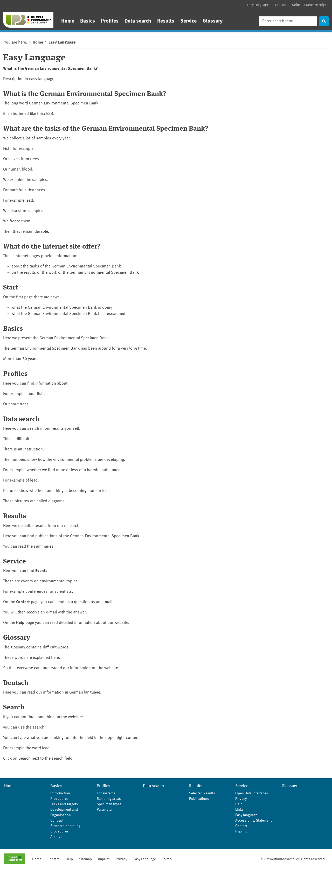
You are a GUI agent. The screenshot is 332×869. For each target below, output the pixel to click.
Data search (138, 21)
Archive (56, 837)
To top (167, 859)
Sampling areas (109, 799)
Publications (199, 799)
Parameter (105, 809)
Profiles (110, 21)
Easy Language (258, 5)
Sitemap (85, 859)
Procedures (59, 799)
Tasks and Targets (64, 804)
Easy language (246, 815)
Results (165, 21)
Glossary (213, 21)
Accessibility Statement (253, 820)
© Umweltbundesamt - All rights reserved (292, 859)
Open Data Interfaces (251, 793)
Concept (56, 820)
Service (188, 21)
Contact (280, 5)
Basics (87, 21)
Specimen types (109, 804)
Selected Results (202, 793)
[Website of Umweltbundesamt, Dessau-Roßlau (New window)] (14, 859)
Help (239, 804)
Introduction (60, 793)
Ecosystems (106, 793)
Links (239, 809)
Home (67, 21)
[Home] (28, 20)
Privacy (241, 799)
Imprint (241, 831)
